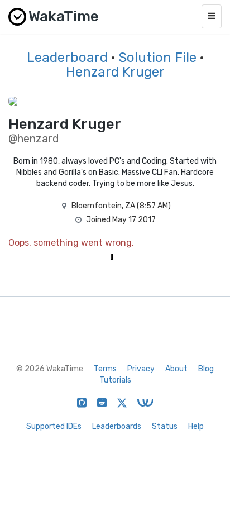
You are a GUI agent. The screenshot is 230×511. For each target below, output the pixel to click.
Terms (105, 369)
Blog (206, 369)
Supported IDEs (54, 426)
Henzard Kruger (115, 72)
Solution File (157, 57)
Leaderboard (67, 57)
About (176, 369)
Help (196, 426)
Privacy (141, 369)
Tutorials (115, 380)
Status (165, 426)
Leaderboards (116, 426)
